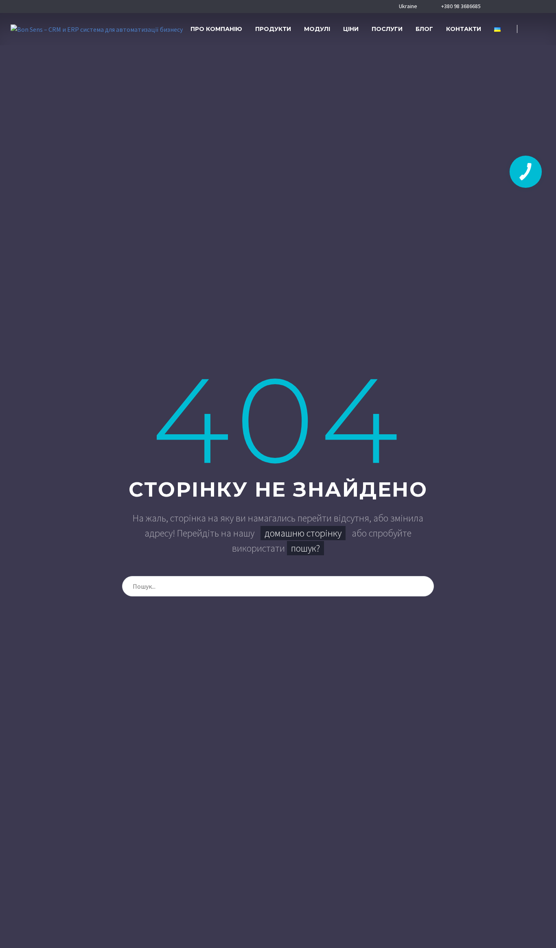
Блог (424, 29)
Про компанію (216, 29)
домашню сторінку (303, 533)
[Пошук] (424, 586)
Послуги (387, 29)
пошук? (305, 548)
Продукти (273, 29)
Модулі (317, 29)
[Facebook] (497, 6)
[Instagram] (522, 6)
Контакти (463, 29)
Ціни (351, 29)
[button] (535, 29)
